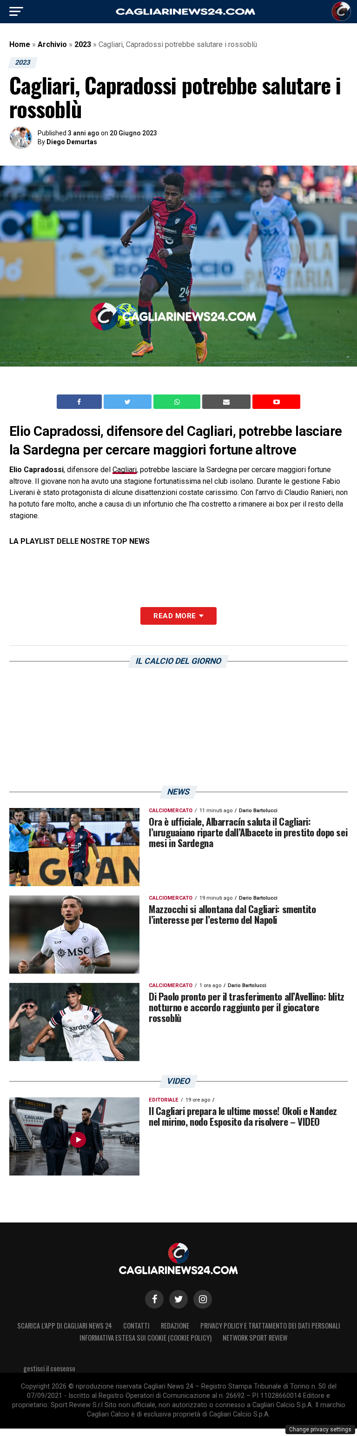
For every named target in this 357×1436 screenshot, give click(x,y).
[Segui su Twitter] (178, 1299)
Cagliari (124, 469)
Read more (174, 616)
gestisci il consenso (49, 1368)
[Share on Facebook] (80, 401)
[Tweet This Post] (128, 401)
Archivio (52, 44)
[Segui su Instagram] (202, 1299)
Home (19, 44)
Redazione (175, 1325)
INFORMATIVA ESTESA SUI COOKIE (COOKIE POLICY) (145, 1337)
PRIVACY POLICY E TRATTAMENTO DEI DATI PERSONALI (270, 1325)
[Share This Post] (178, 401)
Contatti (136, 1325)
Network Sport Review (255, 1337)
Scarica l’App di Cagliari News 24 (64, 1325)
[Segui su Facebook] (154, 1299)
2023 (82, 44)
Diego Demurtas (71, 142)
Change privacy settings (320, 1429)
